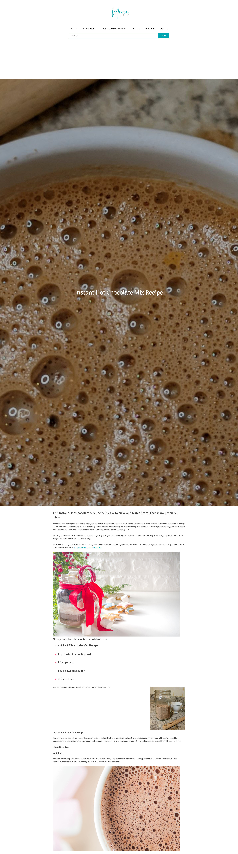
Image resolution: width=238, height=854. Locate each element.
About (164, 28)
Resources (89, 28)
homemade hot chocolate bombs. (88, 547)
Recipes (149, 28)
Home (73, 28)
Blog (136, 28)
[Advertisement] (119, 60)
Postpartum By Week (114, 28)
